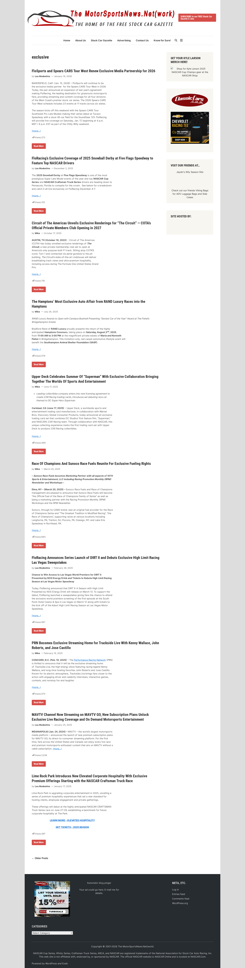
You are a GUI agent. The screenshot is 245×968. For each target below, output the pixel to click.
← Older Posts (40, 858)
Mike (37, 233)
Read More (39, 147)
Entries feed (178, 894)
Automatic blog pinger (99, 882)
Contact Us (142, 40)
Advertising (124, 40)
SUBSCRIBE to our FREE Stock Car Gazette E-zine (196, 17)
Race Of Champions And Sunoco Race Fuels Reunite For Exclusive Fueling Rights (91, 463)
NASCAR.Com (198, 956)
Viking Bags (202, 190)
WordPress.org (180, 903)
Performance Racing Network (90, 660)
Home (66, 40)
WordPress (51, 963)
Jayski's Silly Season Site (189, 172)
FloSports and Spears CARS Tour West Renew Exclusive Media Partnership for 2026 (93, 71)
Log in (175, 889)
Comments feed (180, 898)
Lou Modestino (42, 76)
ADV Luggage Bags (186, 193)
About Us (80, 40)
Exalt (65, 963)
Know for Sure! (162, 40)
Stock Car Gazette (101, 40)
